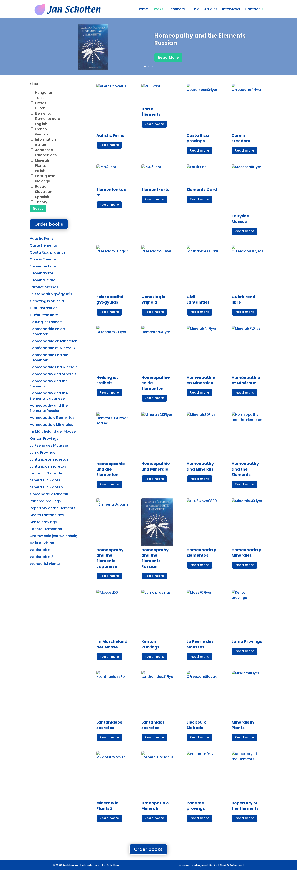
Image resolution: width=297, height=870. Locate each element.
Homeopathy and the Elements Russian (200, 39)
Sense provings (43, 521)
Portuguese (45, 176)
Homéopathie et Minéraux (52, 348)
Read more (109, 145)
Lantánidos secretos (48, 466)
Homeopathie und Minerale (54, 367)
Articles (210, 9)
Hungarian (44, 92)
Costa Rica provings (48, 252)
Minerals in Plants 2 (46, 487)
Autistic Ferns (41, 238)
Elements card (47, 118)
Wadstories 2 (41, 556)
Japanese (44, 149)
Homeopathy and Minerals (53, 374)
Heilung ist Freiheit (46, 321)
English (41, 123)
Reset (38, 208)
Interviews (231, 9)
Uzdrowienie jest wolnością (53, 535)
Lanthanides (46, 155)
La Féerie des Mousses (49, 445)
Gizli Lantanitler (43, 308)
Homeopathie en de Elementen (47, 331)
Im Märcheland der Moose (53, 431)
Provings (42, 181)
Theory (41, 202)
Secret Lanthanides (47, 515)
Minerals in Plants (45, 480)
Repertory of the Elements (52, 508)
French (41, 129)
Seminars (176, 9)
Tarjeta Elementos (46, 528)
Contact (252, 9)
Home (142, 9)
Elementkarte (41, 273)
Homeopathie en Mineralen (53, 341)
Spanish (42, 196)
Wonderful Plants (45, 563)
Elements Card (43, 280)
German (42, 134)
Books (158, 9)
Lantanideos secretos (49, 459)
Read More (168, 57)
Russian (42, 186)
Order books (48, 224)
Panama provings (45, 501)
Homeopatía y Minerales (51, 424)
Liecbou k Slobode (46, 473)
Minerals (42, 160)
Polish (40, 170)
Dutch (40, 108)
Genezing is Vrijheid (47, 301)
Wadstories (40, 549)
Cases (40, 102)
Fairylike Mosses (44, 287)
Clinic (194, 9)
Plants (40, 165)
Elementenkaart (44, 266)
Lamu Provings (42, 452)
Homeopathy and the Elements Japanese (49, 396)
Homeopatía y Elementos (52, 417)
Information (45, 139)
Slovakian (43, 191)
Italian (40, 144)
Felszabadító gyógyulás (51, 294)
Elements (43, 113)
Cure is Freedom (44, 259)
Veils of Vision (42, 542)
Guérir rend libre (44, 314)
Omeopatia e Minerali (49, 494)
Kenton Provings (44, 438)
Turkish (41, 97)
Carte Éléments (43, 245)
